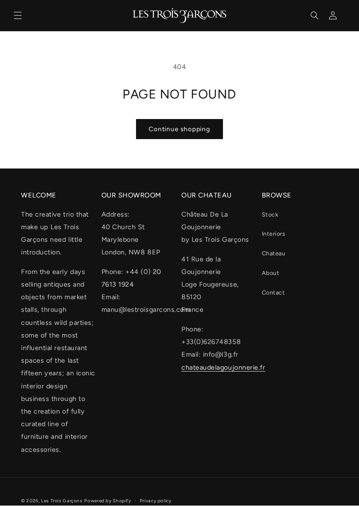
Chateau (274, 253)
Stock (270, 214)
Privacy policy (156, 500)
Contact (273, 292)
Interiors (274, 233)
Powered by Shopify (107, 500)
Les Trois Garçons (62, 500)
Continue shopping (179, 129)
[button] (17, 15)
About (271, 272)
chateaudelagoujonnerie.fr (223, 367)
